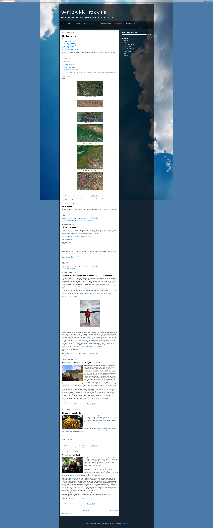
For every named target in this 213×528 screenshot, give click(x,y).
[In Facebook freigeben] (95, 196)
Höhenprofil (90, 198)
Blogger (125, 523)
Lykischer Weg (82, 220)
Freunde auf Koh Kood (71, 455)
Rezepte (81, 448)
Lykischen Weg (70, 211)
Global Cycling (68, 239)
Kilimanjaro (99, 198)
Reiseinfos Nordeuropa (74, 23)
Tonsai (87, 406)
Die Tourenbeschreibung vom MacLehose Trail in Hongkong (86, 293)
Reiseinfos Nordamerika (89, 27)
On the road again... (70, 227)
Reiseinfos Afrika (130, 23)
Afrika (67, 198)
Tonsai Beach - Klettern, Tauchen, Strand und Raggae (83, 363)
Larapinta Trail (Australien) (68, 43)
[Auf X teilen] (94, 196)
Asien (70, 198)
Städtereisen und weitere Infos (107, 27)
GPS (79, 198)
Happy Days (105, 471)
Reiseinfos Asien (118, 23)
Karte (95, 198)
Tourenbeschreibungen (92, 355)
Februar (127, 51)
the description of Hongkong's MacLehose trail (87, 346)
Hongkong (74, 355)
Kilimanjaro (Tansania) (67, 48)
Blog (63, 23)
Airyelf (115, 523)
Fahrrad (67, 268)
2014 (125, 40)
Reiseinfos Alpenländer (90, 23)
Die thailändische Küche (71, 413)
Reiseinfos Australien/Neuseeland (71, 27)
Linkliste (121, 27)
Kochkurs (75, 448)
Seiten (88, 220)
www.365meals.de (100, 420)
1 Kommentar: (81, 403)
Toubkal (72, 199)
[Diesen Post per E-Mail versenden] (90, 196)
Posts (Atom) (71, 513)
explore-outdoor (69, 238)
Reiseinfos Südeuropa (105, 23)
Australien (74, 198)
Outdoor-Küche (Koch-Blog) (134, 27)
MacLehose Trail (82, 355)
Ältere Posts (114, 510)
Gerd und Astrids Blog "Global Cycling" (75, 498)
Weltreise (72, 268)
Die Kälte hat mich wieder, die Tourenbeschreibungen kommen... (87, 276)
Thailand (83, 406)
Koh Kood (71, 506)
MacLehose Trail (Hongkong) (69, 45)
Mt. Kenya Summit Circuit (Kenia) (70, 49)
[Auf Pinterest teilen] (97, 196)
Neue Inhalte (67, 207)
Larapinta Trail (106, 198)
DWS (70, 406)
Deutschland (69, 355)
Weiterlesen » (65, 401)
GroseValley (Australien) (68, 41)
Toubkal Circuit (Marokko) (68, 46)
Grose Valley (84, 198)
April (126, 42)
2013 (125, 53)
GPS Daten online (69, 36)
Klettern (74, 406)
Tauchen (79, 406)
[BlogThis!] (92, 196)
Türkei (91, 220)
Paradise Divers (74, 475)
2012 (125, 56)
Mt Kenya (67, 199)
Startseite (86, 510)
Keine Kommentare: (83, 195)
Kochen (71, 448)
